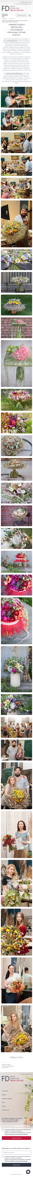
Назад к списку (16, 1057)
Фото (4, 1106)
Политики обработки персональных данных (16, 1134)
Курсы (4, 1094)
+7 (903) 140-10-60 (25, 2)
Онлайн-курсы (7, 1098)
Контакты (5, 1109)
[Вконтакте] (26, 1085)
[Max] (30, 1085)
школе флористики (12, 40)
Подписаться (16, 1165)
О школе (5, 1090)
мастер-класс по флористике (14, 73)
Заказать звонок (21, 15)
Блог (3, 1102)
